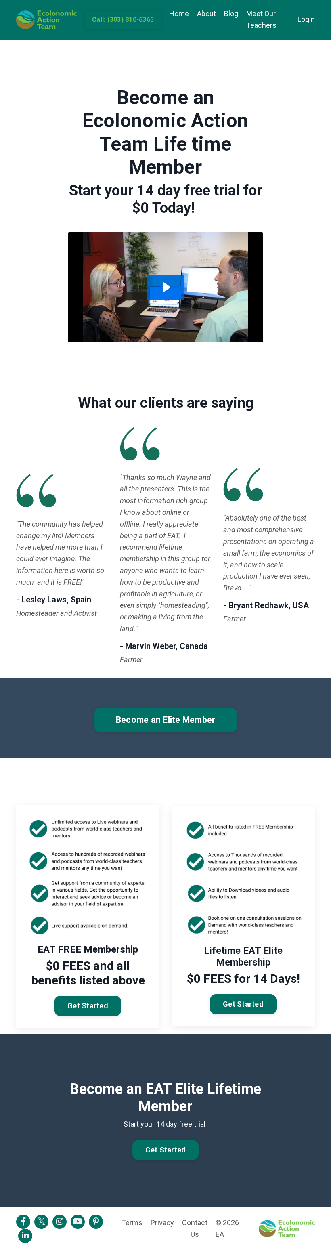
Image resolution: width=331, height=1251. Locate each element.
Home (179, 13)
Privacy (162, 1222)
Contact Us (194, 1228)
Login (306, 19)
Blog (231, 13)
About (206, 13)
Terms (132, 1222)
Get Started (87, 1005)
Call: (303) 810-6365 (123, 19)
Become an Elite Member (166, 720)
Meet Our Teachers (261, 19)
